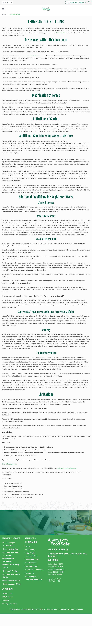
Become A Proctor (10, 571)
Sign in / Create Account (76, 2)
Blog (28, 546)
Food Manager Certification (9, 544)
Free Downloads (32, 559)
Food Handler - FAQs (11, 581)
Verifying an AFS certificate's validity (34, 577)
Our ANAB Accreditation (31, 554)
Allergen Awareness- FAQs (11, 575)
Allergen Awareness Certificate (11, 553)
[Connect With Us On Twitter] (54, 580)
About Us (30, 573)
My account (8, 593)
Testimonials (31, 563)
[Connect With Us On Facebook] (50, 580)
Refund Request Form (9, 464)
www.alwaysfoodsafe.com (31, 56)
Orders (6, 600)
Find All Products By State (11, 566)
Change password (10, 604)
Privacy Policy (60, 33)
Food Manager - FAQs (11, 584)
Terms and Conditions (34, 570)
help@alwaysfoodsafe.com (67, 468)
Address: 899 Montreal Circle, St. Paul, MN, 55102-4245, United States (67, 554)
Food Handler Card (10, 549)
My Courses (8, 597)
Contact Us (30, 550)
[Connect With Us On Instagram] (59, 580)
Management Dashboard (8, 559)
